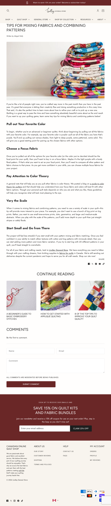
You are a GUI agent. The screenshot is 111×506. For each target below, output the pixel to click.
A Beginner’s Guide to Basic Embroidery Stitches (18, 316)
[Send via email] (99, 263)
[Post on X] (92, 264)
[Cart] (103, 10)
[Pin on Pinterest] (95, 263)
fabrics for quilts (66, 253)
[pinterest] (18, 500)
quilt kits (21, 470)
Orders (93, 451)
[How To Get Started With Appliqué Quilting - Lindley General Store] (55, 295)
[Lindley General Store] (55, 11)
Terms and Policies (43, 464)
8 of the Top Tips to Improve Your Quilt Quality (86, 316)
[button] (103, 263)
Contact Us (68, 451)
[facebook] (7, 500)
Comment (13, 361)
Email (61, 351)
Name (11, 351)
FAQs (65, 456)
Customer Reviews (42, 456)
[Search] (7, 10)
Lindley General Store (58, 250)
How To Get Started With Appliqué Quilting (55, 315)
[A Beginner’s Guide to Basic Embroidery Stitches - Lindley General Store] (21, 295)
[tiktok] (22, 500)
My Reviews (95, 460)
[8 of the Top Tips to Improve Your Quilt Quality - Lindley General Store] (90, 295)
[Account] (97, 10)
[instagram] (14, 500)
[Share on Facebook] (88, 263)
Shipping (38, 460)
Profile (93, 456)
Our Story (38, 451)
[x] (11, 501)
